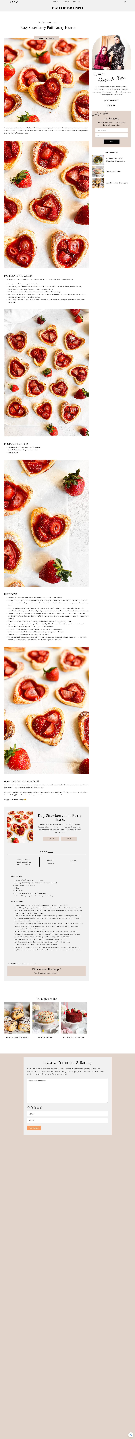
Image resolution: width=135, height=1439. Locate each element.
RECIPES (56, 2)
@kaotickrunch (43, 973)
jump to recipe (46, 38)
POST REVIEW (34, 1128)
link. (80, 286)
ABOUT (66, 2)
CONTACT (76, 2)
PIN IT (69, 838)
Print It (51, 838)
